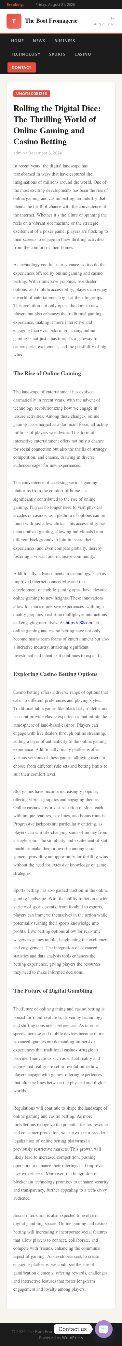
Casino (83, 54)
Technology (25, 54)
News (39, 41)
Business (64, 41)
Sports (57, 54)
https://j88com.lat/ (82, 622)
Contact (22, 67)
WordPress (72, 1337)
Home (17, 41)
